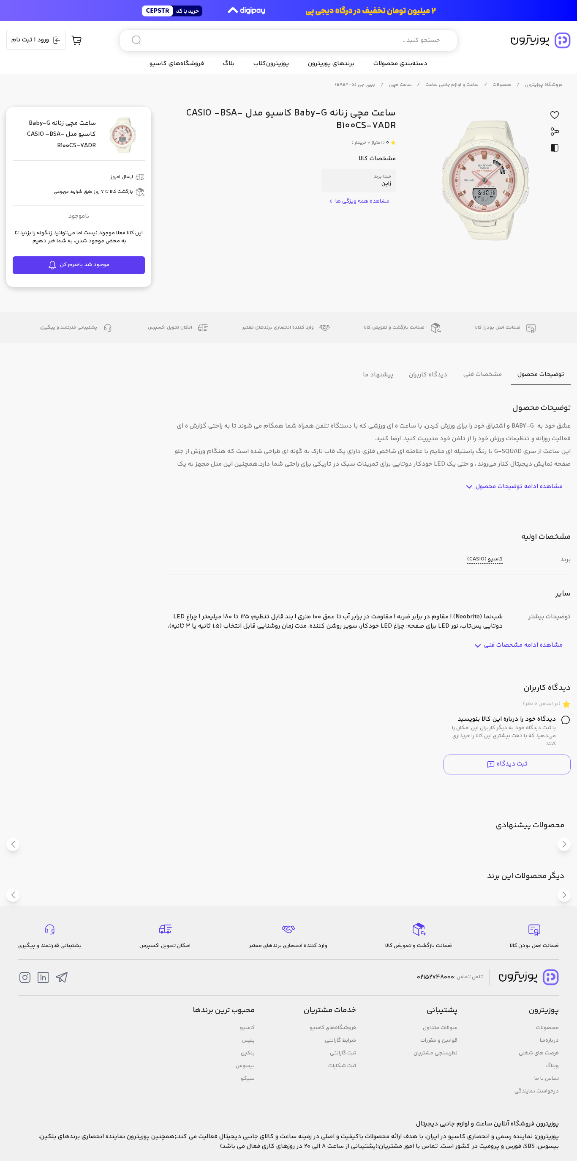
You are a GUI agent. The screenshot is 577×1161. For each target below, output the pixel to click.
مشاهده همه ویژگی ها (362, 202)
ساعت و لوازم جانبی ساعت (452, 85)
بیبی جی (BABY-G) (355, 85)
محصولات (502, 85)
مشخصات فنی (482, 374)
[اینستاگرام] (25, 977)
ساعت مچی (400, 85)
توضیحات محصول (540, 374)
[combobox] (288, 40)
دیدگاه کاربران (428, 374)
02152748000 (435, 977)
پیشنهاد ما (378, 374)
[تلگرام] (61, 977)
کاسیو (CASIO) (485, 559)
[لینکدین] (43, 977)
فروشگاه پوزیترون (544, 85)
